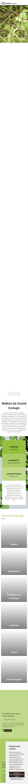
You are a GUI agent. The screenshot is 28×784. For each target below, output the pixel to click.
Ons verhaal (21, 23)
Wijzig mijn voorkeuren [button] (17, 779)
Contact (20, 28)
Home (19, 3)
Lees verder (8, 730)
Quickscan (20, 8)
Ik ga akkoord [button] (16, 773)
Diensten (20, 13)
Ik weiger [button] (17, 776)
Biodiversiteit (21, 18)
